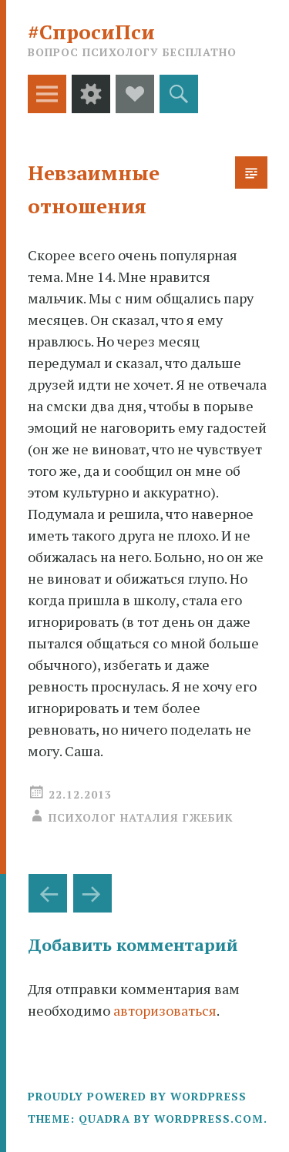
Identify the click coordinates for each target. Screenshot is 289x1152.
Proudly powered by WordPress (137, 1096)
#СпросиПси (91, 31)
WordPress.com (209, 1118)
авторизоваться (165, 1010)
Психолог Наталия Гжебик (141, 817)
